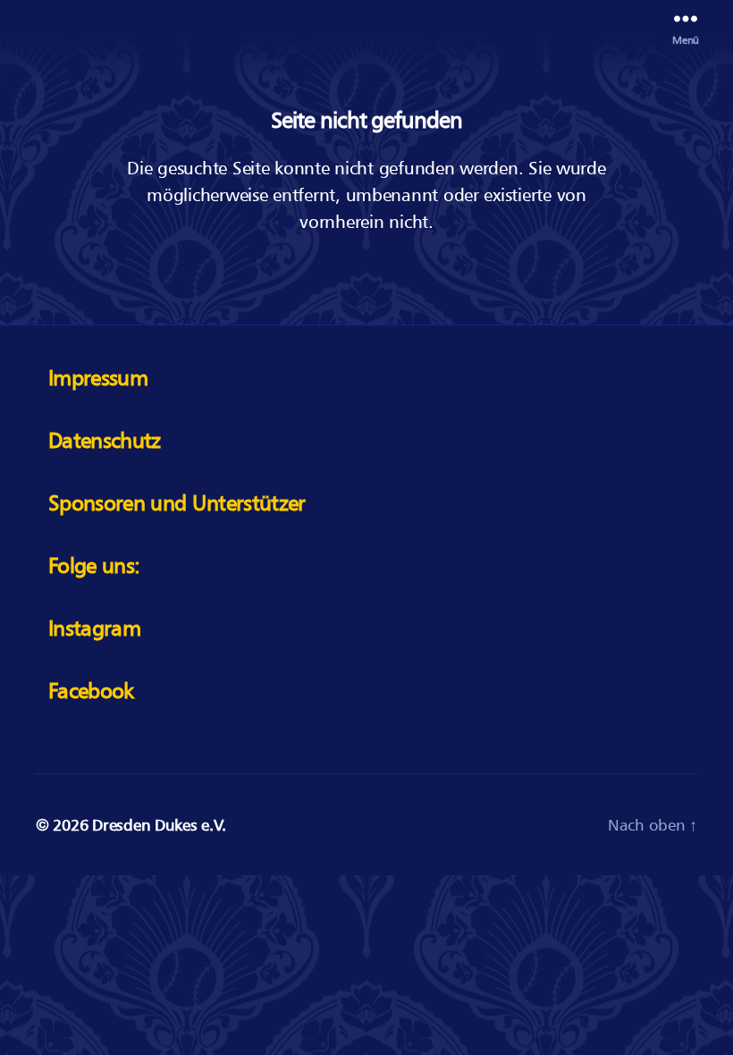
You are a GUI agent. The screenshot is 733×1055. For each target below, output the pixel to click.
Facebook (91, 691)
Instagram (94, 628)
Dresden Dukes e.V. (158, 824)
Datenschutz (104, 440)
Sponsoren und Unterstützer (177, 503)
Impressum (97, 378)
